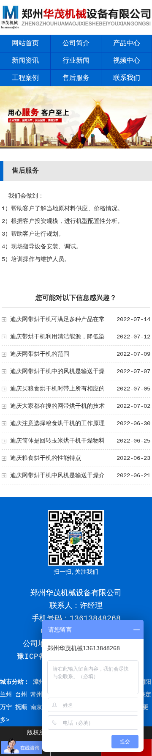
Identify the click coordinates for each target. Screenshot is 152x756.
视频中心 (126, 61)
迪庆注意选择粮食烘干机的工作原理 (57, 423)
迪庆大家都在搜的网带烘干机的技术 (57, 406)
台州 (21, 694)
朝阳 (145, 682)
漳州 (39, 682)
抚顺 (21, 707)
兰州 (6, 694)
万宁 (6, 707)
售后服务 (76, 78)
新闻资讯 (25, 61)
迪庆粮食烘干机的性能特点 (45, 458)
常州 (36, 694)
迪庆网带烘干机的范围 (39, 354)
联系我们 (126, 78)
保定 (145, 694)
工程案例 (25, 78)
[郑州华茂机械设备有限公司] (76, 28)
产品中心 (126, 43)
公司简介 (76, 43)
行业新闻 (76, 61)
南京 (36, 707)
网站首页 (25, 43)
